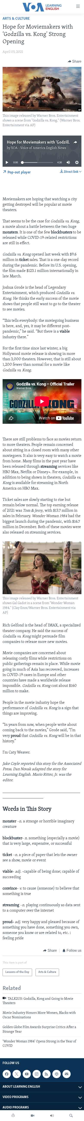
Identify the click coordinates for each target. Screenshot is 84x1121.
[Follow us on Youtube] (27, 1074)
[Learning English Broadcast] (51, 1115)
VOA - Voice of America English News (38, 148)
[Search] (71, 1115)
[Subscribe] (66, 1074)
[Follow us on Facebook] (7, 1074)
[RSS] (46, 1074)
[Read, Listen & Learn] (13, 1115)
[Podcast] (56, 1074)
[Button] (75, 61)
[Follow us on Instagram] (37, 1074)
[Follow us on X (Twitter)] (16, 1074)
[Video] (32, 1115)
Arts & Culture (16, 19)
